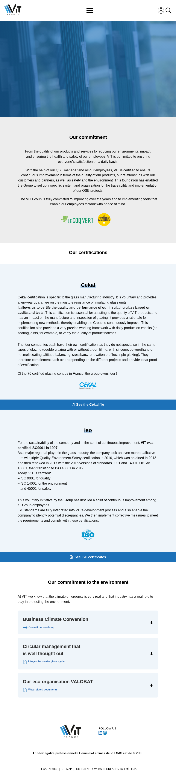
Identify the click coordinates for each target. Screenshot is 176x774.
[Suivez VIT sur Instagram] (105, 734)
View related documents (43, 689)
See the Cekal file (90, 404)
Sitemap (66, 769)
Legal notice (49, 769)
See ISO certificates (90, 557)
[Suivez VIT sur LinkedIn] (100, 734)
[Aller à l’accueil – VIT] (70, 731)
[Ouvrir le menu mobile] (89, 10)
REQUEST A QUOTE (88, 85)
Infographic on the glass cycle (46, 661)
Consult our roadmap (41, 627)
